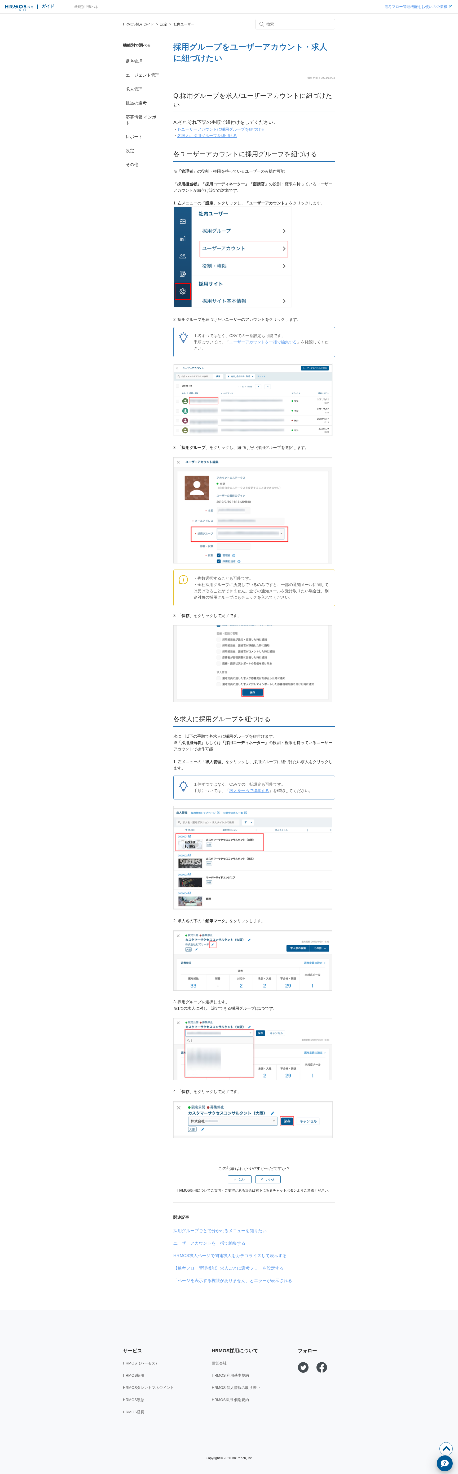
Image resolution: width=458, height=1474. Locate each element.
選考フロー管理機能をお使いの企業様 (415, 7)
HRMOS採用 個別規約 (230, 1400)
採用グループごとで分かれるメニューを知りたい (220, 1230)
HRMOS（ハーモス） (141, 1363)
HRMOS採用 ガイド (138, 24)
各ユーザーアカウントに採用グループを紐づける (221, 129)
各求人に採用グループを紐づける (207, 135)
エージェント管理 (143, 75)
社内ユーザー (184, 24)
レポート (134, 136)
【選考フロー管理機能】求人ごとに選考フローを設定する (228, 1268)
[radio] (240, 1179)
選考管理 (134, 61)
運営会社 (219, 1363)
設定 (163, 24)
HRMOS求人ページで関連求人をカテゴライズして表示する (230, 1255)
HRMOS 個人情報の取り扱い (236, 1387)
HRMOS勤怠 (133, 1400)
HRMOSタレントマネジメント (148, 1387)
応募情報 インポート (143, 120)
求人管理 (134, 89)
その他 (132, 164)
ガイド (48, 6)
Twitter (303, 1367)
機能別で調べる (86, 7)
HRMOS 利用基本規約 (230, 1375)
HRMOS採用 (133, 1375)
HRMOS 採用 (19, 8)
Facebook (321, 1367)
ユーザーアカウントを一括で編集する (263, 342)
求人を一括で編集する (249, 790)
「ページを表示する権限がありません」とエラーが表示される (232, 1280)
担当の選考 (136, 103)
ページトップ (446, 1448)
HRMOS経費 (133, 1412)
